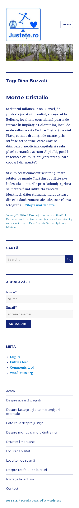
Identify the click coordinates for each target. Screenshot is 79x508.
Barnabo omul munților (20, 219)
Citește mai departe (40, 205)
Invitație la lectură (20, 479)
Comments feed (22, 367)
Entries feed (19, 362)
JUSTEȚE (12, 500)
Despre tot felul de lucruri (26, 470)
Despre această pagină (23, 400)
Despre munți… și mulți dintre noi (31, 432)
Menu (67, 24)
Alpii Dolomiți (64, 215)
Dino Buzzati (37, 223)
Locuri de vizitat (18, 451)
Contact (12, 488)
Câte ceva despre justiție (25, 423)
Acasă (10, 391)
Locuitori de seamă (20, 460)
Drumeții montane (40, 215)
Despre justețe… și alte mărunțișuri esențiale (33, 412)
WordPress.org (21, 373)
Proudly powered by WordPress (41, 500)
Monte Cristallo (27, 97)
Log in (15, 357)
